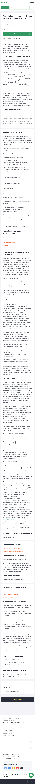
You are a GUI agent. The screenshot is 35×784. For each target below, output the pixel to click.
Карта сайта (6, 754)
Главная (5, 718)
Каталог (5, 7)
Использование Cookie (9, 758)
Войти (32, 2)
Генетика (16, 718)
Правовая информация (9, 756)
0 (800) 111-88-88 (8, 731)
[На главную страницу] (6, 2)
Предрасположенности (9, 720)
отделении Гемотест (20, 113)
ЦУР (18, 756)
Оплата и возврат (16, 754)
